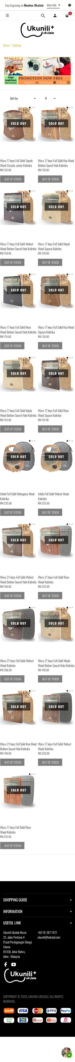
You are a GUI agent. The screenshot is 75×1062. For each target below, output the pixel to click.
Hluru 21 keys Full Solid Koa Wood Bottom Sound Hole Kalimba (18, 746)
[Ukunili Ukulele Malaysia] (38, 30)
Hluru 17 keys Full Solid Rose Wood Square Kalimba (53, 413)
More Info (51, 5)
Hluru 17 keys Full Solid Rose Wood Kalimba (15, 830)
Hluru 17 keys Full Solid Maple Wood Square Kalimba (54, 246)
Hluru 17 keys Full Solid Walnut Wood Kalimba (54, 746)
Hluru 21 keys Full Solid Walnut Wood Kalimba (17, 663)
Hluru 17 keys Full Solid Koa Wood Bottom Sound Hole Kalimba (56, 163)
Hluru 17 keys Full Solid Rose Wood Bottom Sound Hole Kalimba (18, 329)
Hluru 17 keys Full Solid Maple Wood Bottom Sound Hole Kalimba (18, 413)
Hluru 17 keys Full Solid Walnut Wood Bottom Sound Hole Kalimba (18, 246)
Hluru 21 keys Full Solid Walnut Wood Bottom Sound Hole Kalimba (18, 579)
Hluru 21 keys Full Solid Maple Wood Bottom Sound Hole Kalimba (56, 663)
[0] (67, 16)
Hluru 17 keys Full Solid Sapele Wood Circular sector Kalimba (16, 163)
